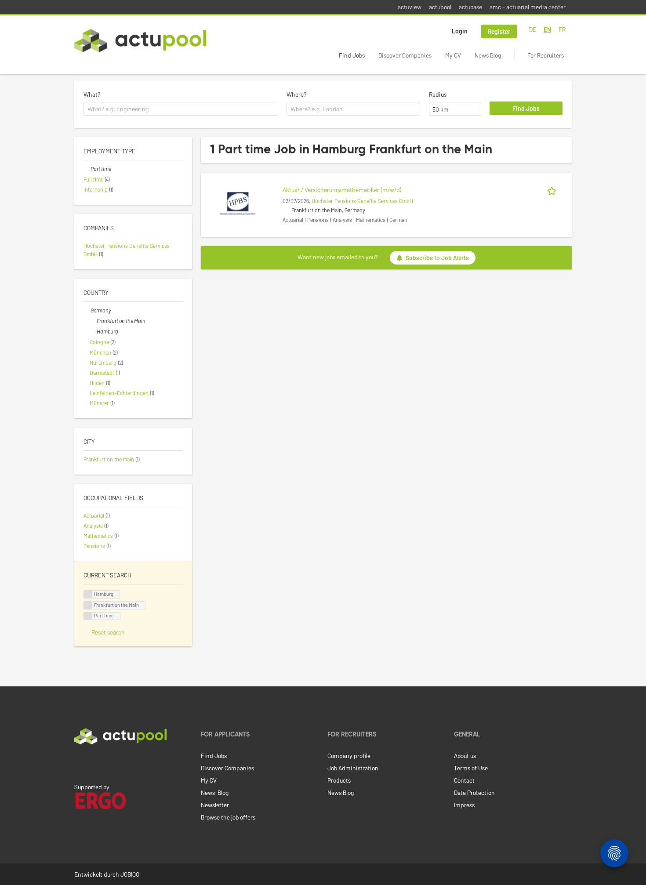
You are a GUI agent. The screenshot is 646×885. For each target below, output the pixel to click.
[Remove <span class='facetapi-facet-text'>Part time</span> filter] (88, 616)
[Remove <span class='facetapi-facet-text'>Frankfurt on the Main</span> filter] (88, 605)
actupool (440, 7)
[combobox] (180, 109)
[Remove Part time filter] (87, 168)
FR (562, 29)
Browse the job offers (228, 817)
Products (339, 780)
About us (465, 755)
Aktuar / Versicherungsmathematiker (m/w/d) (342, 189)
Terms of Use (471, 768)
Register (499, 31)
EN (547, 29)
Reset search (108, 632)
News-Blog (215, 792)
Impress (464, 805)
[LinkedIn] (79, 762)
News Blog (488, 55)
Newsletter (215, 805)
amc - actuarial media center (528, 7)
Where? (296, 94)
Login (460, 31)
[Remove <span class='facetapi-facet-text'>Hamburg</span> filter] (88, 594)
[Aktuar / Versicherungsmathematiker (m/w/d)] (237, 202)
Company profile (348, 755)
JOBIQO (129, 874)
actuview (409, 7)
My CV (453, 55)
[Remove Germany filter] (87, 310)
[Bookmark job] (553, 189)
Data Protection (474, 792)
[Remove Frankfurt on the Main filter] (93, 320)
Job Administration (352, 768)
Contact (464, 780)
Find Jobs (352, 55)
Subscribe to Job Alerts (437, 257)
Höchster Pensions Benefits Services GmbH (362, 200)
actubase (470, 7)
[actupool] (140, 40)
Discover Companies (405, 55)
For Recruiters (545, 55)
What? (91, 94)
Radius (437, 94)
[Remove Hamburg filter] (93, 331)
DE (532, 29)
